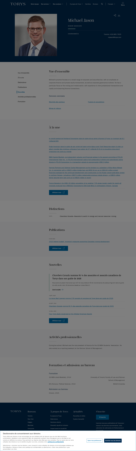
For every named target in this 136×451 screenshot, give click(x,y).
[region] (68, 441)
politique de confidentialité (56, 442)
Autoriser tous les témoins (113, 440)
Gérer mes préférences (94, 440)
